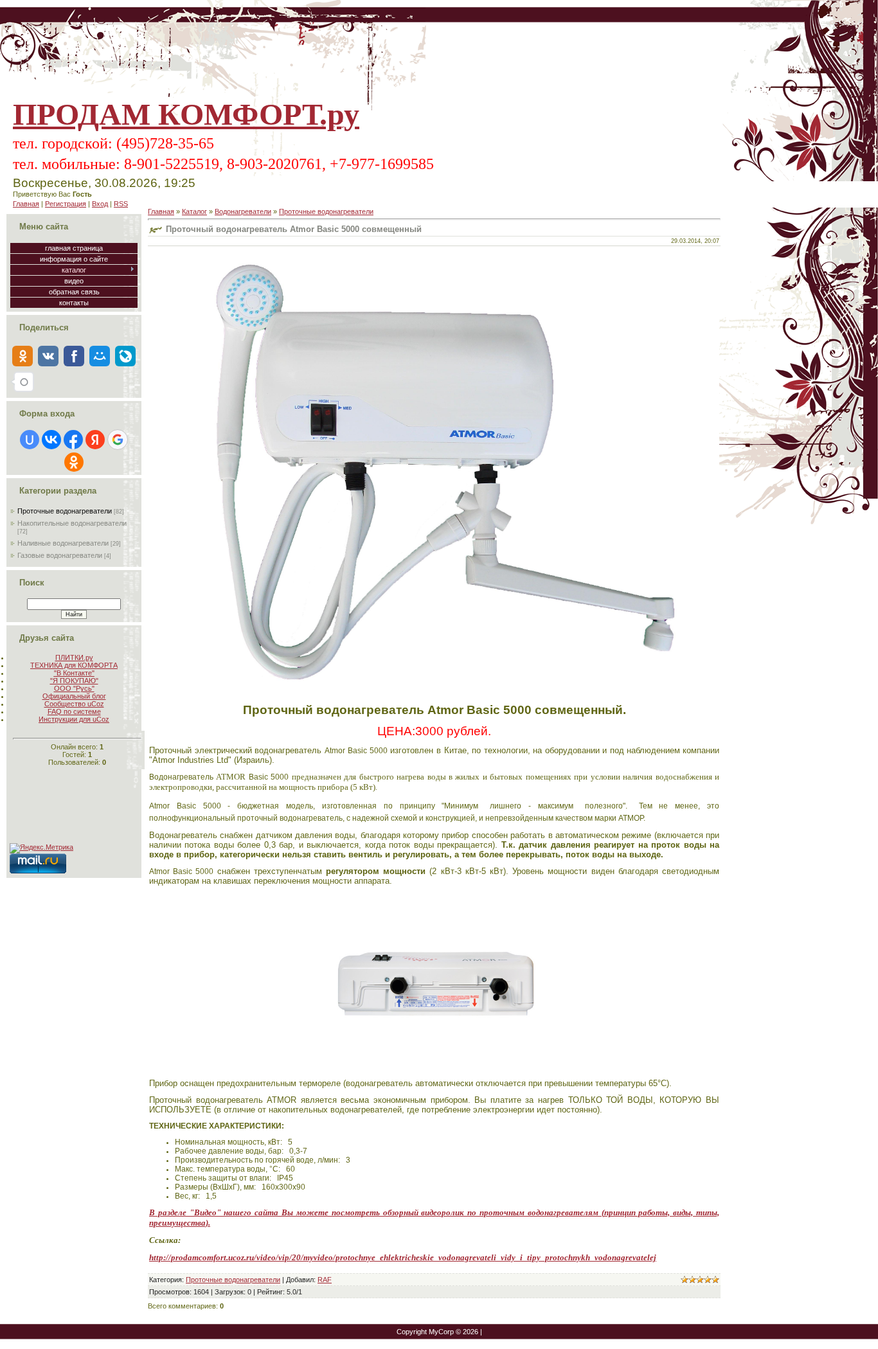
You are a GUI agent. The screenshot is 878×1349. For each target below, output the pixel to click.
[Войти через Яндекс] (95, 439)
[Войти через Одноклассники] (74, 462)
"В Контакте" (74, 673)
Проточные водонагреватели (64, 511)
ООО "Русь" (74, 688)
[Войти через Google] (117, 439)
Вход (100, 204)
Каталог (194, 211)
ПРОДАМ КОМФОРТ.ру (186, 114)
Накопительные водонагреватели (72, 523)
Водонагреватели (243, 211)
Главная (26, 204)
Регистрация (65, 204)
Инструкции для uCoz (74, 719)
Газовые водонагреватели (59, 555)
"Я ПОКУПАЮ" (74, 680)
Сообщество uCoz (74, 704)
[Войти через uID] (29, 439)
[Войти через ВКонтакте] (51, 439)
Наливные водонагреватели (63, 543)
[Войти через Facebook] (73, 439)
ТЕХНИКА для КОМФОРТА (74, 665)
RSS (121, 204)
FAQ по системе (74, 711)
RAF (325, 1279)
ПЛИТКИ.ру (74, 657)
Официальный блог (74, 696)
